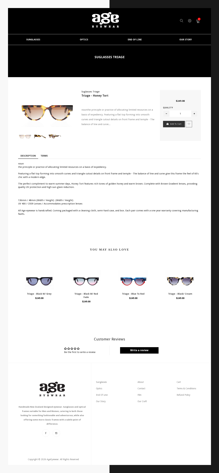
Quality (168, 108)
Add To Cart (175, 124)
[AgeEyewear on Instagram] (56, 433)
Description (28, 155)
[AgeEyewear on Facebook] (46, 433)
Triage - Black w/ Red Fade (86, 295)
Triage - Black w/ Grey (39, 294)
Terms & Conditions (186, 388)
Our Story (101, 401)
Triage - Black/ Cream (180, 294)
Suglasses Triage (110, 57)
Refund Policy (183, 395)
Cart (179, 382)
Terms (44, 155)
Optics (99, 388)
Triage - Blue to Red (133, 294)
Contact (141, 388)
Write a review (139, 350)
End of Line (102, 395)
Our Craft (142, 401)
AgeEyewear (53, 459)
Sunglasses (101, 382)
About (141, 382)
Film (139, 395)
